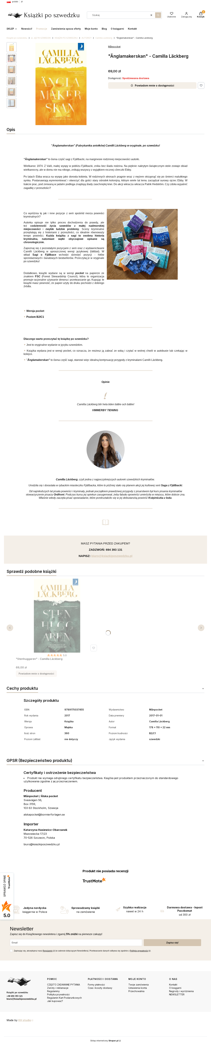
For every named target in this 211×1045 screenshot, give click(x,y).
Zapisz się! (172, 942)
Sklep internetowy (104, 1040)
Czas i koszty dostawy (100, 987)
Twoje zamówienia (138, 984)
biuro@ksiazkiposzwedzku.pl (42, 844)
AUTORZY (86, 38)
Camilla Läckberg (103, 38)
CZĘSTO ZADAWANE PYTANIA (63, 984)
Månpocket (114, 46)
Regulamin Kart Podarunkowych (64, 997)
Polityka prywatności (58, 994)
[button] (158, 15)
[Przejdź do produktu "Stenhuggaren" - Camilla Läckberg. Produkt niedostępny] (57, 616)
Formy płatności (96, 984)
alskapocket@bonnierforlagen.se (44, 814)
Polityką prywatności (139, 951)
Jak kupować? (55, 1001)
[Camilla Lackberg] (142, 278)
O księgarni (175, 987)
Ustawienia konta (137, 987)
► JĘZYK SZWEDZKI (41, 38)
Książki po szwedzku (17, 38)
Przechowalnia (136, 991)
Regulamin (48, 951)
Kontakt (173, 984)
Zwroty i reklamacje (57, 987)
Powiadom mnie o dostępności (154, 85)
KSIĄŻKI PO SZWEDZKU (66, 38)
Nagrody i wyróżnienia (181, 991)
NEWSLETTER (176, 994)
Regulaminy (53, 991)
